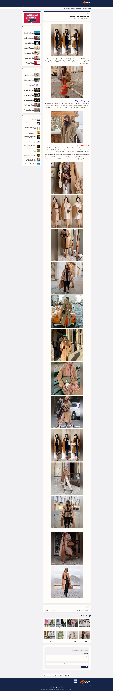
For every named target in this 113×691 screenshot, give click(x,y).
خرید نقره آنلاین (54, 675)
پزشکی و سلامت (55, 6)
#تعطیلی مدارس (84, 8)
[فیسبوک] (51, 687)
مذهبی (42, 6)
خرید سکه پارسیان (46, 675)
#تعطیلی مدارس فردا (78, 8)
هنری (46, 6)
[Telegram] (80, 610)
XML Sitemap (24, 681)
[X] (84, 610)
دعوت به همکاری (45, 681)
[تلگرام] (56, 687)
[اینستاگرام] (54, 687)
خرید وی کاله (61, 675)
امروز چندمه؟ (34, 681)
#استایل (87, 606)
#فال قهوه (65, 8)
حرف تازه (86, 6)
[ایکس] (59, 687)
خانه (88, 13)
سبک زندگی (65, 6)
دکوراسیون (33, 6)
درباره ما (59, 681)
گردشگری (70, 6)
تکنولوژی (60, 6)
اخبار (82, 6)
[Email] (77, 610)
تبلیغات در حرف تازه (53, 681)
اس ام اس (78, 6)
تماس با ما (39, 681)
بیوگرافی (50, 6)
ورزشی (29, 6)
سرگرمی (38, 6)
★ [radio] (50, 610)
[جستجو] (23, 6)
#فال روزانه (68, 8)
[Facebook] (82, 610)
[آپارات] (62, 687)
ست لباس (85, 13)
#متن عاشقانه (73, 8)
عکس (74, 6)
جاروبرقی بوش (67, 675)
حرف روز (29, 681)
